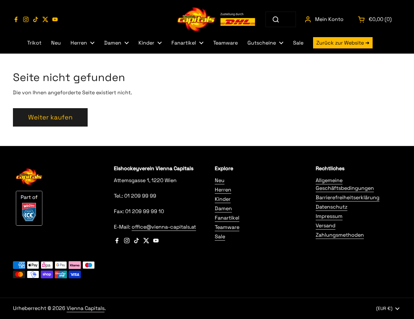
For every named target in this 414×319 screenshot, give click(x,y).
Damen (223, 208)
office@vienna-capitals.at (164, 226)
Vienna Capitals (85, 308)
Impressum (329, 216)
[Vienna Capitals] (216, 19)
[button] (375, 19)
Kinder (223, 199)
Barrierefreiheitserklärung (347, 197)
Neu (219, 180)
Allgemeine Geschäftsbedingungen (345, 184)
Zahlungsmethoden (340, 235)
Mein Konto (329, 19)
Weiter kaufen (50, 117)
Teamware (227, 227)
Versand (325, 225)
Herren (223, 189)
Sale (220, 236)
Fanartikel (227, 217)
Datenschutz (331, 206)
